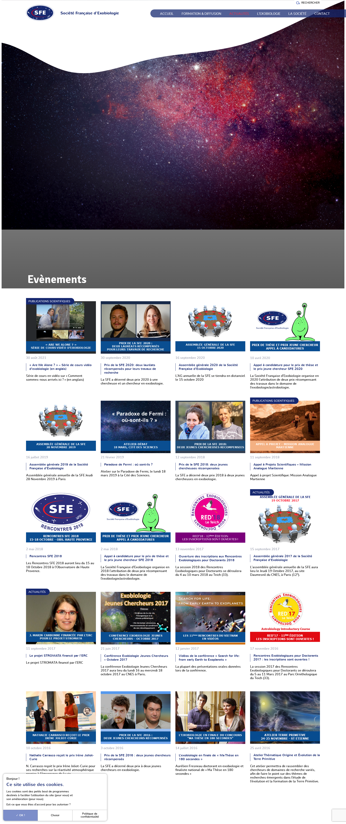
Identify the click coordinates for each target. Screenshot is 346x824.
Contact (322, 13)
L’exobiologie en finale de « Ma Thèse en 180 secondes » (208, 757)
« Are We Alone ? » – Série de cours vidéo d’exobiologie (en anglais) (60, 367)
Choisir (55, 815)
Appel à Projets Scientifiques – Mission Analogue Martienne (282, 466)
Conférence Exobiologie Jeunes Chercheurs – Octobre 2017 (136, 658)
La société (297, 13)
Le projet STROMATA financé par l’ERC (58, 655)
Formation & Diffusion (201, 13)
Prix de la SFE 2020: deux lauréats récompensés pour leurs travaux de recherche (130, 369)
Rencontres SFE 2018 (45, 556)
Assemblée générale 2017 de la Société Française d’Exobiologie (282, 558)
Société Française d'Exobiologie (89, 13)
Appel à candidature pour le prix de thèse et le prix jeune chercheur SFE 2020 (285, 367)
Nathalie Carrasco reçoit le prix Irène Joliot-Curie (61, 757)
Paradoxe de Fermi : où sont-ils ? (128, 464)
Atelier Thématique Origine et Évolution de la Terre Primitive (286, 757)
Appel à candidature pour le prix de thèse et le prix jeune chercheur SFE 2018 (136, 558)
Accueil (167, 13)
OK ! (21, 815)
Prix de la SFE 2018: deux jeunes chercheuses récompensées (203, 466)
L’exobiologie (268, 13)
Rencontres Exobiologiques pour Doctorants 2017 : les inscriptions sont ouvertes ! (285, 657)
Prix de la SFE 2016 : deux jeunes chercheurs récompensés (137, 757)
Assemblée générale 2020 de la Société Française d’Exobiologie (208, 367)
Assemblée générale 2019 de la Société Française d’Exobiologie (58, 466)
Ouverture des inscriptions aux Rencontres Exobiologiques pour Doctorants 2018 (210, 558)
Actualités (239, 13)
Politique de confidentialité (90, 815)
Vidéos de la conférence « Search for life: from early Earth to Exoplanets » (209, 658)
